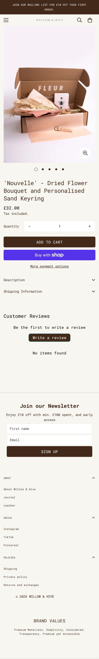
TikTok (9, 537)
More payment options (49, 266)
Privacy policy (15, 577)
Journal (9, 497)
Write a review (49, 337)
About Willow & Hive (20, 489)
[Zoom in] (85, 153)
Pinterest (11, 545)
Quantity (11, 226)
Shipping (10, 568)
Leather (9, 505)
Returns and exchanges (21, 585)
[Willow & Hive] (49, 20)
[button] (89, 20)
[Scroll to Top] (90, 633)
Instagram (11, 529)
